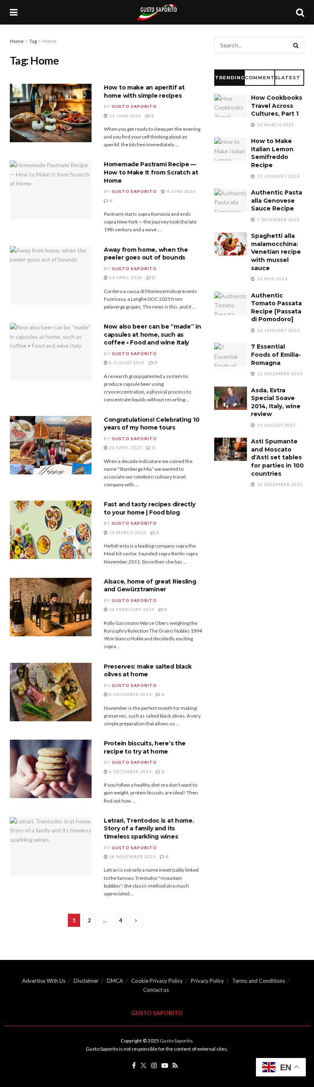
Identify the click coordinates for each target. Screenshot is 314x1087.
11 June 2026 (124, 115)
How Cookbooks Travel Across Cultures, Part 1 (276, 105)
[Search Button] (296, 45)
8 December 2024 (130, 694)
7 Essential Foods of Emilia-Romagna (276, 354)
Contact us (156, 989)
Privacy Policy (207, 980)
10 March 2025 (127, 532)
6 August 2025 (126, 362)
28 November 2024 (132, 856)
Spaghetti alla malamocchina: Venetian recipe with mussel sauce (276, 251)
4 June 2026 (180, 191)
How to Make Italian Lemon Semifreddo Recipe (272, 153)
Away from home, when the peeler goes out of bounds (146, 254)
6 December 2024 (130, 771)
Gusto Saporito (134, 106)
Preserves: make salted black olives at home (148, 670)
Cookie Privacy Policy (157, 980)
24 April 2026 (125, 277)
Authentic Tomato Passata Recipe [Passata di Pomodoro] (276, 307)
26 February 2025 (131, 609)
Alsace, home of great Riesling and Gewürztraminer (150, 585)
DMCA (115, 980)
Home (17, 41)
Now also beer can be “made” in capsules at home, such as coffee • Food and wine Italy (152, 334)
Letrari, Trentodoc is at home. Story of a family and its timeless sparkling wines (149, 828)
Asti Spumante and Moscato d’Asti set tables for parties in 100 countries (277, 457)
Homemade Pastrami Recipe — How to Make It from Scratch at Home (151, 172)
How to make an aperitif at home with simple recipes (144, 91)
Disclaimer (86, 980)
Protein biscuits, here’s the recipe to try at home (145, 747)
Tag (33, 41)
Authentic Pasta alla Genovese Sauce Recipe (276, 200)
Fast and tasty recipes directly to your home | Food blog (149, 508)
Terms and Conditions (258, 980)
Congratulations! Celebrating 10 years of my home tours (151, 424)
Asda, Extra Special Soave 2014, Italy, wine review (276, 402)
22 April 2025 (125, 447)
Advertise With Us (43, 980)
